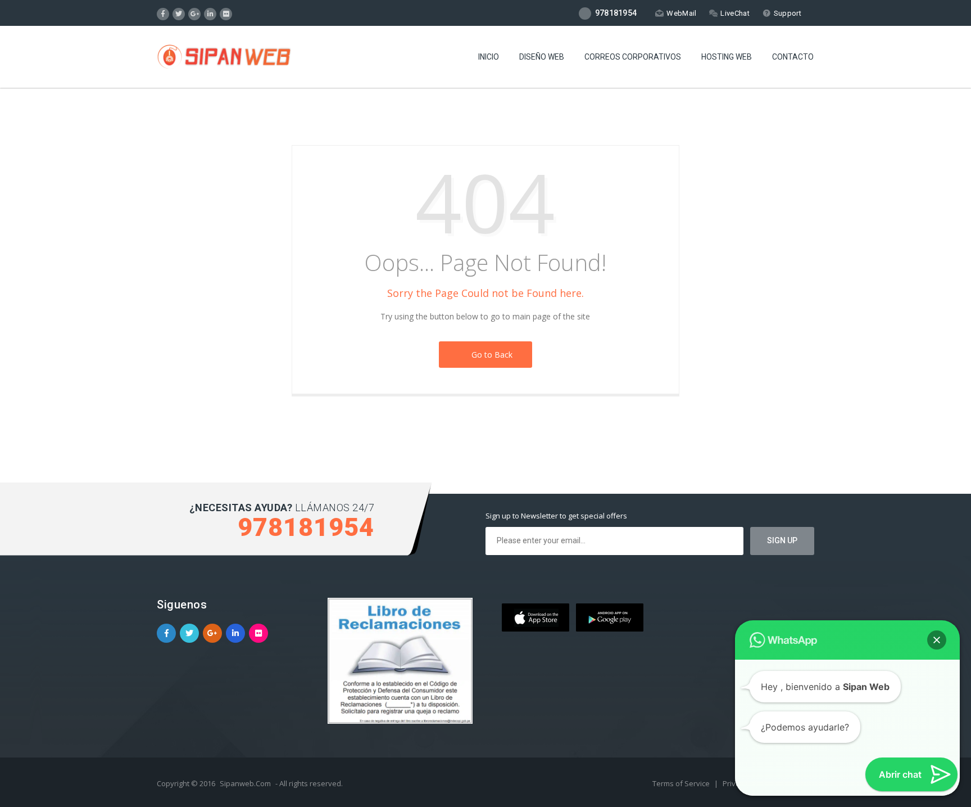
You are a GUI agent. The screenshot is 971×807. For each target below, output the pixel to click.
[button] (936, 640)
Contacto (793, 56)
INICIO (488, 56)
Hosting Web (726, 56)
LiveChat (734, 13)
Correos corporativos (632, 56)
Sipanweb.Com (245, 783)
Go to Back (489, 354)
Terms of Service (681, 783)
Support (787, 13)
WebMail (681, 13)
